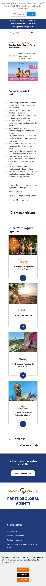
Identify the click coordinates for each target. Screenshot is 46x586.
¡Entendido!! (23, 579)
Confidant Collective (23, 315)
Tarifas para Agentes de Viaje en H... (23, 365)
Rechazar (23, 574)
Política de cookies (14, 540)
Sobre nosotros (13, 531)
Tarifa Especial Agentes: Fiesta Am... (23, 268)
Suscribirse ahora (23, 473)
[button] (18, 14)
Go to (31, 14)
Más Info (23, 569)
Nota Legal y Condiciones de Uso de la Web (22, 545)
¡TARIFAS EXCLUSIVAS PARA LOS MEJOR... (23, 414)
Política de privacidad (15, 536)
